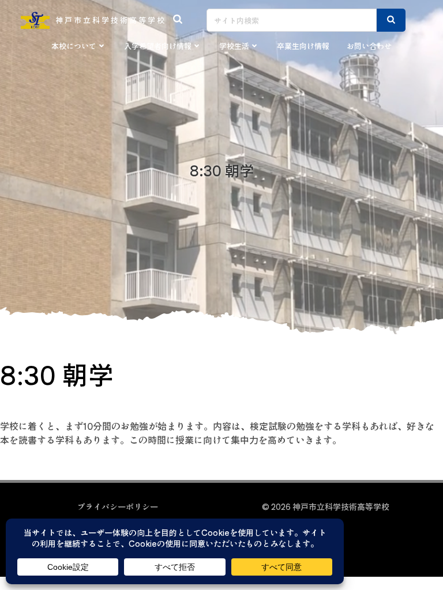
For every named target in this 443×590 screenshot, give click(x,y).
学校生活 (234, 45)
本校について (73, 45)
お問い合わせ (369, 45)
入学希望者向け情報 (158, 45)
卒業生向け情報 (303, 45)
